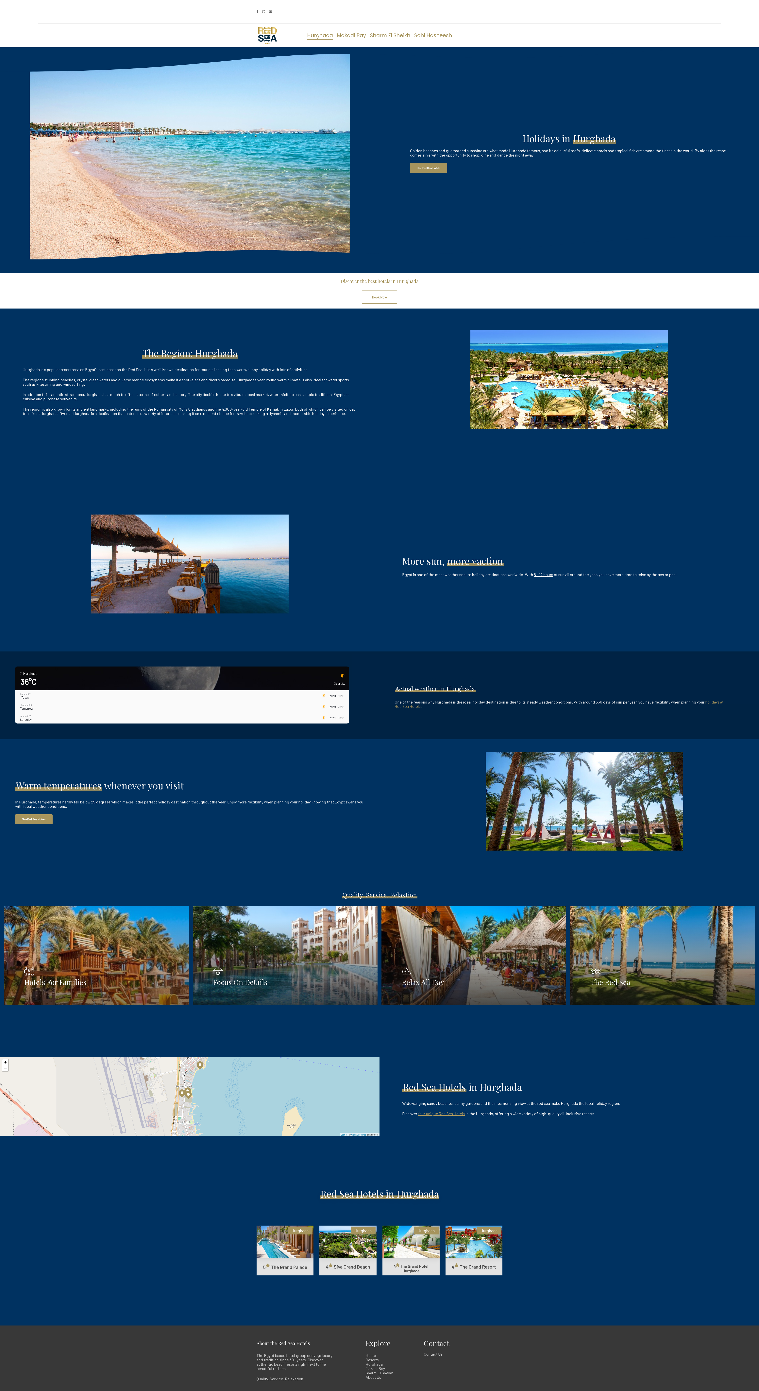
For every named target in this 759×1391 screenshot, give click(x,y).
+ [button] (5, 1062)
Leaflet (344, 1134)
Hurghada (374, 1364)
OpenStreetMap (358, 1134)
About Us (373, 1377)
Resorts (372, 1359)
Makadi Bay (375, 1368)
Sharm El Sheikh (379, 1372)
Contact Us (433, 1354)
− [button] (5, 1068)
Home (371, 1355)
